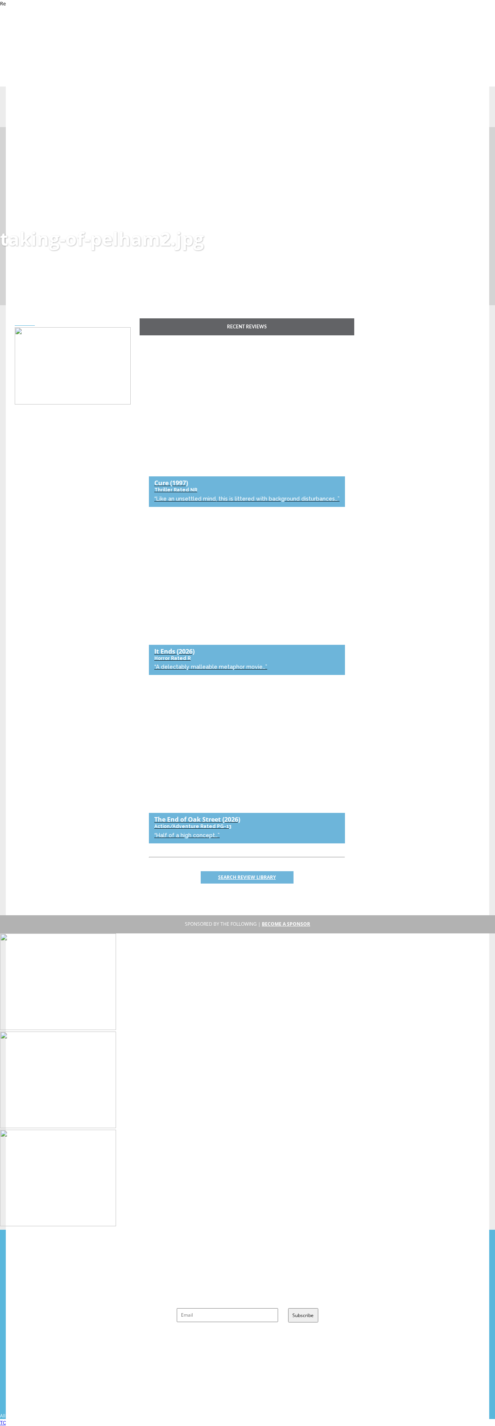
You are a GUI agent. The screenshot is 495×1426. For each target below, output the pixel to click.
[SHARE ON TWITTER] (17, 322)
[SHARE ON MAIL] (32, 322)
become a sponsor (286, 924)
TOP (5, 1422)
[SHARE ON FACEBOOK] (22, 322)
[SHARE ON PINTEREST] (27, 322)
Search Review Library (247, 877)
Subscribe (303, 1315)
